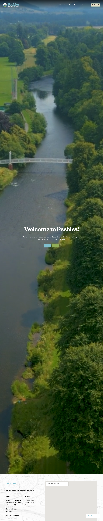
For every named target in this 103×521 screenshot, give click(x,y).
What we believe (73, 5)
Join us (56, 246)
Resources (85, 5)
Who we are (52, 5)
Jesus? (47, 246)
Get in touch (95, 5)
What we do (62, 5)
